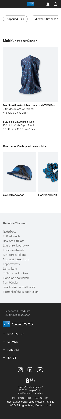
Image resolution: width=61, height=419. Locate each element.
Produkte (24, 311)
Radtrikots (9, 231)
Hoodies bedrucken (16, 278)
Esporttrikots (11, 264)
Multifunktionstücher (20, 41)
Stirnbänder (10, 282)
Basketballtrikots (13, 241)
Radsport (10, 311)
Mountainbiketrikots (16, 259)
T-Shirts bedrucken (15, 273)
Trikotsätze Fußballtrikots (19, 287)
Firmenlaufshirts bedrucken (20, 292)
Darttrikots (10, 268)
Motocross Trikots (14, 255)
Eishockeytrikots (13, 250)
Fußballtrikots (11, 236)
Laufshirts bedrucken (16, 245)
